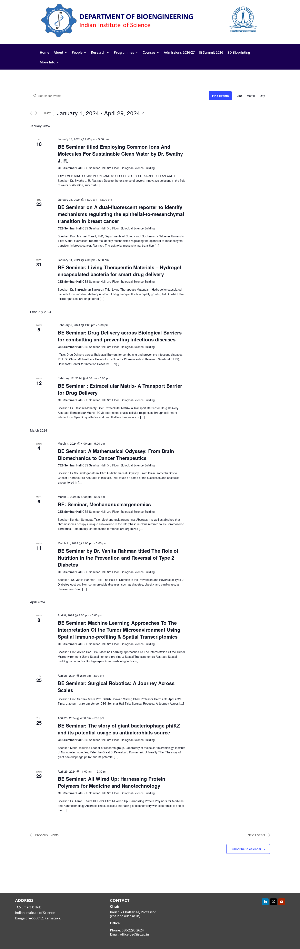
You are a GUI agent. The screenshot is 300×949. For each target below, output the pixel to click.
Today (47, 112)
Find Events (220, 96)
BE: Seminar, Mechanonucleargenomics (104, 504)
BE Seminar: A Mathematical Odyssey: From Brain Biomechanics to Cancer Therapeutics (116, 454)
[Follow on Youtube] (281, 901)
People (77, 53)
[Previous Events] (31, 113)
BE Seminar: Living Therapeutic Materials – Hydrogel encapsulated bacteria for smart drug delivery (119, 271)
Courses (149, 53)
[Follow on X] (273, 901)
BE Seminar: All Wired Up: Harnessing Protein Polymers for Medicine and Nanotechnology (111, 782)
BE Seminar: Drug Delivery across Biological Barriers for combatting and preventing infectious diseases (120, 336)
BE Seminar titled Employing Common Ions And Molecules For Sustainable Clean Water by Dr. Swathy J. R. (120, 153)
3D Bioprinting (239, 53)
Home (44, 53)
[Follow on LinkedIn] (265, 901)
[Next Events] (36, 113)
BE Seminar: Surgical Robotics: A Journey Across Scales (116, 686)
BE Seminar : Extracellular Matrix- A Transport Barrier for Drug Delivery (120, 389)
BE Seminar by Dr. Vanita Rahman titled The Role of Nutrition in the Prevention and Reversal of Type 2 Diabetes (118, 557)
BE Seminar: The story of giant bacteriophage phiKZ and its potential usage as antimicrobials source (119, 729)
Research (98, 53)
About (58, 53)
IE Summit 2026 (211, 53)
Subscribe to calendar (246, 849)
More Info (47, 62)
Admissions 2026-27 (179, 53)
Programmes (124, 53)
